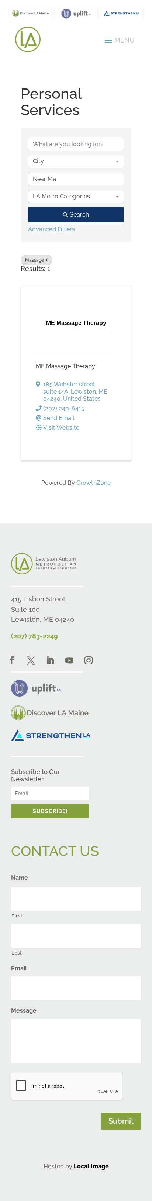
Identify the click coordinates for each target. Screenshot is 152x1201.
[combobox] (76, 161)
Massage (34, 260)
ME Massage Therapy (65, 366)
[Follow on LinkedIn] (50, 660)
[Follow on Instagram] (88, 660)
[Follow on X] (31, 660)
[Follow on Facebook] (12, 660)
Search (79, 214)
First (17, 916)
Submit (121, 1121)
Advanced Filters (51, 229)
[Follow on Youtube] (69, 660)
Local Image (91, 1166)
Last (16, 953)
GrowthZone (93, 482)
